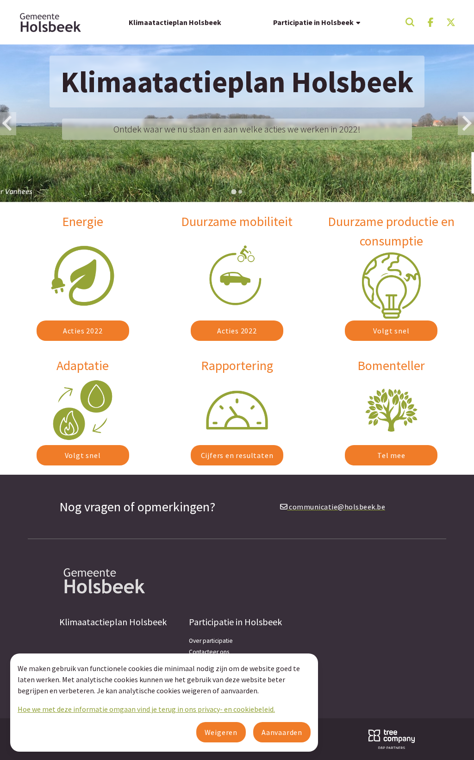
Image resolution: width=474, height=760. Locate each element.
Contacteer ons (209, 652)
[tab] (233, 192)
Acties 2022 (83, 330)
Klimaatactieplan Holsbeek (175, 22)
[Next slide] (466, 123)
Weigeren (221, 732)
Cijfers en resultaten (237, 455)
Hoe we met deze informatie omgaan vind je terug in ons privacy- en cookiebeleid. (146, 709)
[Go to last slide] (8, 123)
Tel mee (391, 455)
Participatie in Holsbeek (314, 22)
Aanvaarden (282, 732)
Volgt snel (391, 330)
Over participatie (211, 641)
